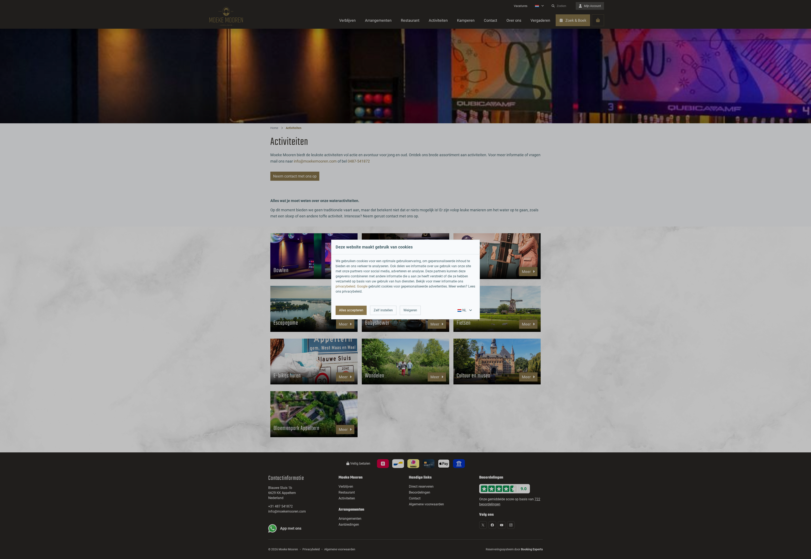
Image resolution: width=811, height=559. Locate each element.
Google (362, 286)
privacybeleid (345, 286)
